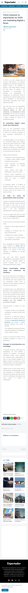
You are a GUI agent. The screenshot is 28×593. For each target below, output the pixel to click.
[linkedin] (9, 580)
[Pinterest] (15, 418)
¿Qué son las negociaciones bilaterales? (6, 489)
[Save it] (4, 30)
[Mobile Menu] (2, 2)
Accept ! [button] (5, 590)
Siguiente (23, 449)
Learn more (10, 587)
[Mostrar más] (22, 418)
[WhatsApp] (11, 418)
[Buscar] (26, 2)
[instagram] (19, 580)
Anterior (4, 449)
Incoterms (18, 6)
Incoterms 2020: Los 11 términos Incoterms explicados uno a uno (20, 520)
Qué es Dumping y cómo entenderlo (7, 505)
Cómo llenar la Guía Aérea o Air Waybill (8, 474)
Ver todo (19, 424)
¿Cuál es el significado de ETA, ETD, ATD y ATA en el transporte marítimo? (19, 474)
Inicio (4, 12)
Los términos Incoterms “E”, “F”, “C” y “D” (19, 489)
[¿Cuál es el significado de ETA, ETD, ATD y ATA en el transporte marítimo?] (20, 467)
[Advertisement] (14, 47)
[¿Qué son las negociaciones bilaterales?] (8, 482)
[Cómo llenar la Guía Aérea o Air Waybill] (8, 467)
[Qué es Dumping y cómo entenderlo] (8, 498)
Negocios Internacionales (13, 12)
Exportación (4, 6)
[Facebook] (4, 418)
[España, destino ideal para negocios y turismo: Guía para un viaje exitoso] (8, 513)
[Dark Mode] (19, 2)
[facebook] (12, 580)
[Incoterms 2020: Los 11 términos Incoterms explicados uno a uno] (20, 513)
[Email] (18, 418)
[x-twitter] (15, 580)
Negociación (12, 6)
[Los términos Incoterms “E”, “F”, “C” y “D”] (20, 482)
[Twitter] (8, 418)
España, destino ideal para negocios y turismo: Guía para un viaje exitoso (8, 520)
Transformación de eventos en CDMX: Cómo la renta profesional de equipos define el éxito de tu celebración (19, 505)
